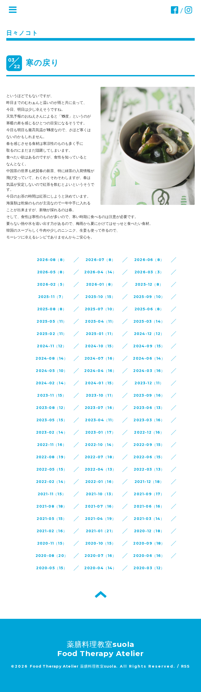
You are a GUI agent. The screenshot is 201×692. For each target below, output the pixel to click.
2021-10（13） (100, 494)
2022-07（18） (100, 457)
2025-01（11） (100, 333)
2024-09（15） (149, 346)
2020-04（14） (100, 568)
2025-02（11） (52, 333)
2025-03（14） (149, 321)
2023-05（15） (51, 420)
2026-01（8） (100, 284)
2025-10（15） (100, 296)
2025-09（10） (149, 296)
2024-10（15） (100, 346)
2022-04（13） (100, 469)
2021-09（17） (149, 494)
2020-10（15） (100, 543)
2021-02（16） (52, 531)
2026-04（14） (100, 272)
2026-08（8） (52, 259)
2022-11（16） (51, 444)
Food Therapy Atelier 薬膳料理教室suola (73, 666)
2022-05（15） (51, 469)
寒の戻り (42, 62)
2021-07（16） (100, 506)
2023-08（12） (51, 407)
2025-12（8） (149, 284)
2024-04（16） (100, 370)
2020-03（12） (149, 568)
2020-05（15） (51, 568)
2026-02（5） (51, 284)
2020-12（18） (149, 531)
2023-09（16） (149, 395)
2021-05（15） (52, 518)
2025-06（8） (149, 309)
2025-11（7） (52, 296)
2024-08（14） (52, 358)
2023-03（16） (149, 420)
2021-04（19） (100, 518)
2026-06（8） (149, 259)
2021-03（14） (149, 518)
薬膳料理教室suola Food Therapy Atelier (100, 649)
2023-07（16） (100, 407)
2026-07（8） (100, 259)
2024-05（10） (52, 370)
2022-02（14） (52, 481)
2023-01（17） (100, 432)
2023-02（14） (52, 432)
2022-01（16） (100, 481)
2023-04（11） (100, 420)
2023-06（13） (149, 407)
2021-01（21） (100, 531)
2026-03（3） (149, 272)
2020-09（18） (149, 543)
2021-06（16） (149, 506)
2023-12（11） (149, 383)
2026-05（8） (52, 272)
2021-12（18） (149, 481)
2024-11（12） (51, 346)
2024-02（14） (52, 383)
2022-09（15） (149, 444)
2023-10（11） (100, 395)
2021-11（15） (52, 494)
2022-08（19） (52, 457)
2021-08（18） (51, 506)
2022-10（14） (100, 444)
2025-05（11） (52, 321)
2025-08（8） (52, 309)
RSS (185, 666)
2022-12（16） (149, 432)
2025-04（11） (100, 321)
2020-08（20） (52, 555)
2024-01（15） (100, 383)
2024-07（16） (100, 358)
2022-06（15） (149, 457)
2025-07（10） (100, 309)
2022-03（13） (149, 469)
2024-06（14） (149, 358)
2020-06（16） (149, 555)
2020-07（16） (100, 555)
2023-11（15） (51, 395)
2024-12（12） (149, 333)
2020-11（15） (51, 543)
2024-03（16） (149, 370)
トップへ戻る (101, 594)
